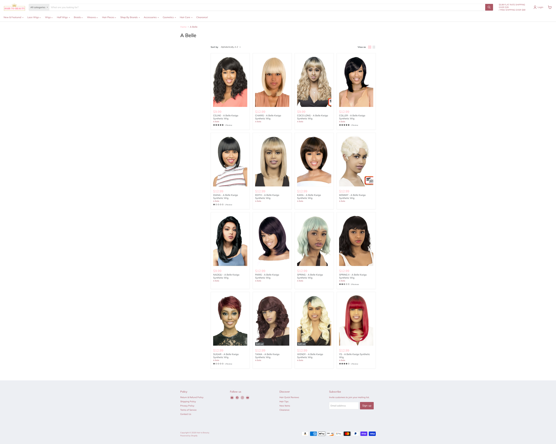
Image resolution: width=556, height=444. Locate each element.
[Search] (489, 7)
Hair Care (185, 17)
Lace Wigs (33, 17)
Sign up (366, 405)
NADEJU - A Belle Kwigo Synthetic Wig (226, 276)
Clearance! (202, 17)
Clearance (284, 410)
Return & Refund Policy (191, 397)
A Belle (216, 121)
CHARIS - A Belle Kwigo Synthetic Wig (268, 117)
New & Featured (13, 17)
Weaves (92, 17)
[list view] (374, 47)
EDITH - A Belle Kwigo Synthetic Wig (267, 196)
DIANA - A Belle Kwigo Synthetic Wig (225, 196)
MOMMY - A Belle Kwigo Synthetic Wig (352, 196)
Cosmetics (168, 17)
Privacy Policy (187, 405)
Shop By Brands (129, 17)
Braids (78, 17)
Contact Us (185, 414)
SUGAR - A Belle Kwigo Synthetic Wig (226, 356)
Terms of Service (188, 410)
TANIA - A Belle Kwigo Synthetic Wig (267, 356)
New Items (284, 405)
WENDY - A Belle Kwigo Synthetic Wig (310, 356)
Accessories (150, 17)
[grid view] (370, 47)
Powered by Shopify (188, 435)
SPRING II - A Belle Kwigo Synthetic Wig (353, 276)
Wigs (48, 17)
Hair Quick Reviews (289, 397)
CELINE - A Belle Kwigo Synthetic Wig (225, 117)
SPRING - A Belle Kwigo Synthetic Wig (310, 276)
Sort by (214, 47)
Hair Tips (283, 401)
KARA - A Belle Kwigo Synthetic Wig (309, 196)
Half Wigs (62, 17)
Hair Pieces (108, 17)
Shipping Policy (188, 401)
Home (183, 26)
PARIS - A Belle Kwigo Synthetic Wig (267, 276)
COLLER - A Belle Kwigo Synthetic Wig (352, 117)
